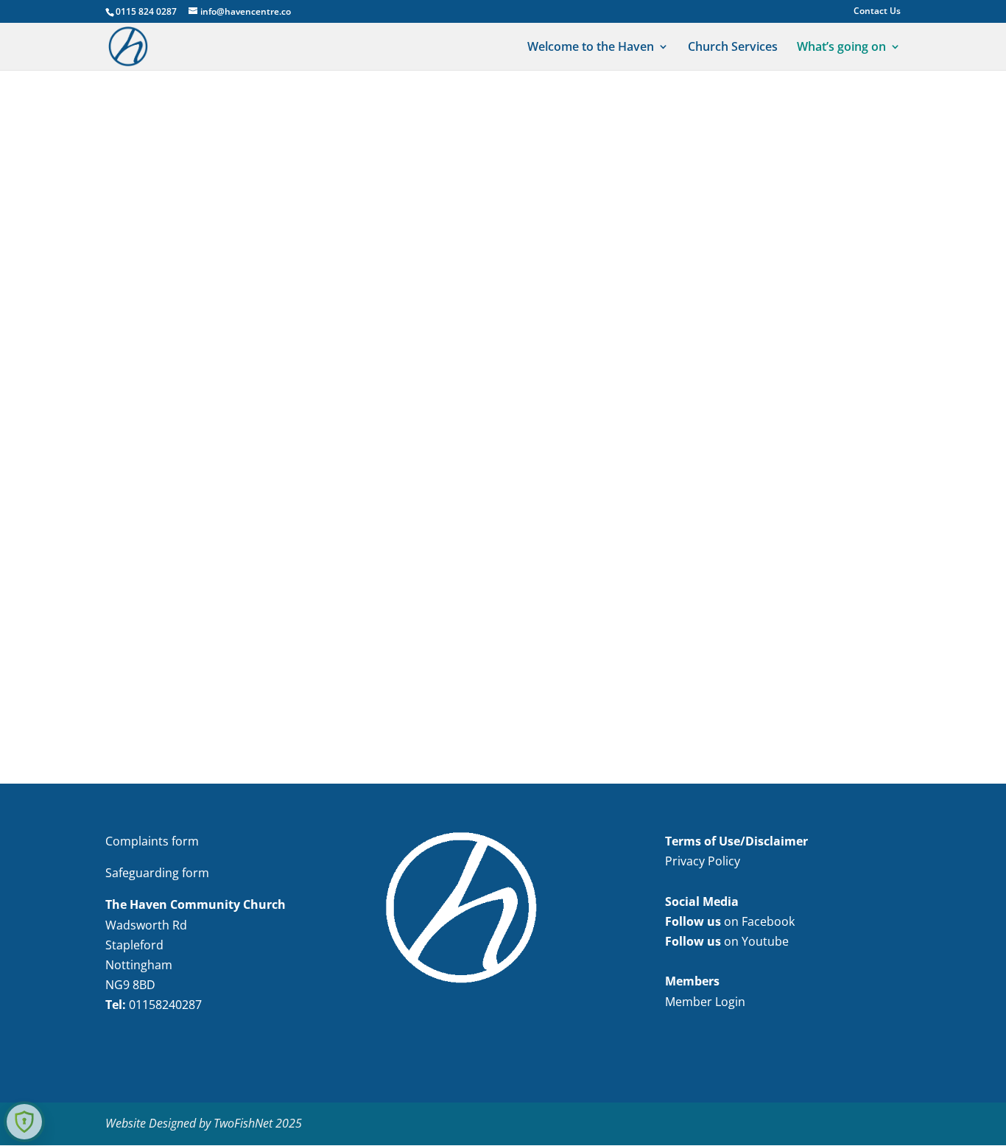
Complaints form (152, 841)
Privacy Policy (702, 861)
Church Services (733, 48)
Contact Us (877, 12)
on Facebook (730, 921)
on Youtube (727, 941)
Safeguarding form (157, 873)
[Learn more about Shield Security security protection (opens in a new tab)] (24, 1121)
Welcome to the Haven (590, 48)
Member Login (705, 1002)
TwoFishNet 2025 (258, 1123)
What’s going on (841, 48)
